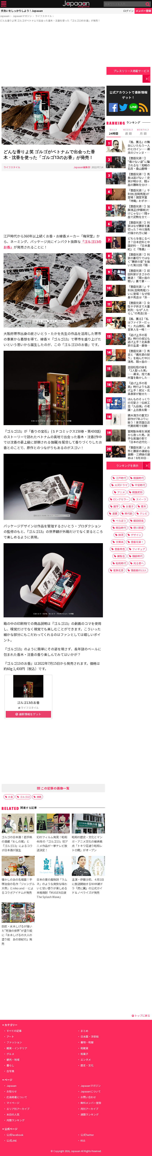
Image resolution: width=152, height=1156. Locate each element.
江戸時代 (121, 478)
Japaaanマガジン (22, 16)
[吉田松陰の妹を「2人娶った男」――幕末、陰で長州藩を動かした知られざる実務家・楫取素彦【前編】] (116, 372)
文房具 (120, 542)
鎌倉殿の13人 (138, 570)
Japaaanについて (91, 1091)
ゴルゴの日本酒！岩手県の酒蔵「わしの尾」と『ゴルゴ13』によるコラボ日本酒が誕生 (17, 843)
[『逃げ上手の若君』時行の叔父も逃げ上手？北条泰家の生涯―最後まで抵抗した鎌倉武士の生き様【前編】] (116, 339)
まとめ (84, 1031)
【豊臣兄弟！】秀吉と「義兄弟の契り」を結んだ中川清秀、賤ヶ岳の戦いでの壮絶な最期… (139, 359)
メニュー (3, 4)
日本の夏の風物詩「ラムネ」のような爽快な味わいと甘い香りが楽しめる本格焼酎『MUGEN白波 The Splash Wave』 (52, 888)
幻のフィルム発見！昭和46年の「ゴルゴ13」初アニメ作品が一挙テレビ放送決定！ (52, 843)
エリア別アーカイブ (18, 1109)
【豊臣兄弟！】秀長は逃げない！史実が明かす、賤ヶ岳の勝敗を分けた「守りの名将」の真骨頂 (139, 183)
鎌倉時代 (137, 556)
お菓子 (130, 506)
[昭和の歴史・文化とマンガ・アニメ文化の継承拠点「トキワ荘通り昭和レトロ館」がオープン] (88, 824)
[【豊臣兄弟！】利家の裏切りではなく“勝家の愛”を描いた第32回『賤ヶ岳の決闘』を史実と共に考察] (116, 259)
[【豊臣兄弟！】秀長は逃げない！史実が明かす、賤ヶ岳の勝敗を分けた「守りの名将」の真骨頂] (116, 179)
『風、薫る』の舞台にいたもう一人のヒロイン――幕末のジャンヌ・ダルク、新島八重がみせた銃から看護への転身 (139, 152)
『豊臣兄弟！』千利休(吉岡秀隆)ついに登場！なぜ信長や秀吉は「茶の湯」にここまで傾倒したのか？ (139, 295)
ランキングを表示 (127, 465)
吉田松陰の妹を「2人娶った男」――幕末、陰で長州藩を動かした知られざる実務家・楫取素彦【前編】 (139, 376)
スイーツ (141, 499)
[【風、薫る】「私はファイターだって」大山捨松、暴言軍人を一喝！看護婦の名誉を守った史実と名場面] (116, 323)
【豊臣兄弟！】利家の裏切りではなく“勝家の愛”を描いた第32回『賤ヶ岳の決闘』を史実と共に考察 (139, 263)
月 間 (143, 132)
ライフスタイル (43, 16)
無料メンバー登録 (91, 1103)
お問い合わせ (88, 1097)
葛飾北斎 (118, 570)
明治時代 (121, 528)
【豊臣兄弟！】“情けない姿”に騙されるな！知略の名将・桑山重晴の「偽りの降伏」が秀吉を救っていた (139, 167)
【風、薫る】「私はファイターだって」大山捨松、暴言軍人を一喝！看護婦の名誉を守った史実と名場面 (139, 327)
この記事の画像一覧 (54, 788)
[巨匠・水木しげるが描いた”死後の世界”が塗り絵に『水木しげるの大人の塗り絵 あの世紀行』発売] (18, 913)
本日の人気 (13, 1114)
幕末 (143, 506)
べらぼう (121, 520)
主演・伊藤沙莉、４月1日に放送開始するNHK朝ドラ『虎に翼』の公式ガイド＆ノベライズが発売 (88, 885)
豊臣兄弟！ (137, 542)
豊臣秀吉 (120, 549)
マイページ (13, 1103)
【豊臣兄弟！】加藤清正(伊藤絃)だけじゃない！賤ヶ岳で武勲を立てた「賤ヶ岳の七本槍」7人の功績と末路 (139, 216)
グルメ (10, 1054)
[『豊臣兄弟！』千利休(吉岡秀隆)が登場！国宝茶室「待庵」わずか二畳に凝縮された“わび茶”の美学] (116, 195)
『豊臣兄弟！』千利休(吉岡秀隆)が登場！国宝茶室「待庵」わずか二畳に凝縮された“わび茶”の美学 (139, 199)
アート (10, 1036)
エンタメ (86, 1059)
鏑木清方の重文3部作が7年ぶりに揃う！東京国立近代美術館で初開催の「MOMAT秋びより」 (139, 424)
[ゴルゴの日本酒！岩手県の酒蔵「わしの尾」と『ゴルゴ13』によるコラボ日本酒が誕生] (18, 824)
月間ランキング (16, 1120)
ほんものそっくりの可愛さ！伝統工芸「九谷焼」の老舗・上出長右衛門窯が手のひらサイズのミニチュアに (139, 408)
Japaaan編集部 (82, 167)
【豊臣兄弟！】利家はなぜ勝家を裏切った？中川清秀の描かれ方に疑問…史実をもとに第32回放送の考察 (139, 231)
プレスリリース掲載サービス (131, 71)
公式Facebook (113, 107)
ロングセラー (121, 499)
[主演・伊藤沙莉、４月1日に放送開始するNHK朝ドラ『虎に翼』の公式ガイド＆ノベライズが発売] (88, 866)
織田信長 (138, 520)
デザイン (136, 535)
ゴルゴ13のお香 (28, 702)
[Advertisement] (53, 55)
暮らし (10, 1065)
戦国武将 (137, 492)
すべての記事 (14, 1031)
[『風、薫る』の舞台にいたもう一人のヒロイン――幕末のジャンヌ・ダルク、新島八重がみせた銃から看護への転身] (116, 146)
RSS (143, 107)
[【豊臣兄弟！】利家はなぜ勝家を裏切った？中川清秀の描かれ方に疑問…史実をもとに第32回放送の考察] (116, 227)
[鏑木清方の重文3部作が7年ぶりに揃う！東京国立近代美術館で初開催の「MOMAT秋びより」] (116, 420)
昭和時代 (121, 563)
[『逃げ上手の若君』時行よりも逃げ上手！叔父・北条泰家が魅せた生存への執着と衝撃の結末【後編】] (116, 388)
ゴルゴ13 (24, 796)
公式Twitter (123, 107)
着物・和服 (87, 1042)
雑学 (116, 506)
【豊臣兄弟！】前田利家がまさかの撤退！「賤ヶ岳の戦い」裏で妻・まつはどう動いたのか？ (139, 279)
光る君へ (138, 563)
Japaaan (76, 4)
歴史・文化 (87, 1065)
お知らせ (12, 1091)
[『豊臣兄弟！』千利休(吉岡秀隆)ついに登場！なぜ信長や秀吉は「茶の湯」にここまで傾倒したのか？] (116, 291)
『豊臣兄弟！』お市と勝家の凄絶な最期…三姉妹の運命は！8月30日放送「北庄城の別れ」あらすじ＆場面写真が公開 (139, 458)
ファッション (14, 1042)
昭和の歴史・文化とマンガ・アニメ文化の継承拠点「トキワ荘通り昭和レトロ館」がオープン (87, 843)
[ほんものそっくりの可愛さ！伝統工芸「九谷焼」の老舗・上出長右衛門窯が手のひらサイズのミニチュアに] (116, 404)
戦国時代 (138, 478)
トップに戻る (142, 1015)
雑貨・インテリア (17, 1048)
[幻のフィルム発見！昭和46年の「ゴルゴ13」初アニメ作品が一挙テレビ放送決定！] (53, 824)
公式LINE (133, 107)
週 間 (128, 132)
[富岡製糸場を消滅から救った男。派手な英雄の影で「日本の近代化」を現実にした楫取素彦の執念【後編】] (116, 436)
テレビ (143, 513)
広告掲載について (17, 1097)
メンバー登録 (143, 11)
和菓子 (84, 1054)
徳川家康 (138, 528)
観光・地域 (13, 1059)
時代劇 (128, 513)
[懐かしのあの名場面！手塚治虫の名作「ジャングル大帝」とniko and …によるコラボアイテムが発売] (18, 866)
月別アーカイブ (89, 1109)
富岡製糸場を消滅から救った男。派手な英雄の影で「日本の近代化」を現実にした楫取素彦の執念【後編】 (139, 441)
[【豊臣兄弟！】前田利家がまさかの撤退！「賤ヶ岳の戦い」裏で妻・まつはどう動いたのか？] (116, 275)
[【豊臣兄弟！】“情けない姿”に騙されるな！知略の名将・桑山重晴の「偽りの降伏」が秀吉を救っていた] (116, 163)
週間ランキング (90, 1114)
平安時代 (140, 485)
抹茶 (121, 535)
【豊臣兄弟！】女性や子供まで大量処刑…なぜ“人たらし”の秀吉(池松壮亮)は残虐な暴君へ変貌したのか (139, 311)
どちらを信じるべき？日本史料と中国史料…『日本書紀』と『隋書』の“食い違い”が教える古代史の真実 (139, 247)
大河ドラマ (121, 485)
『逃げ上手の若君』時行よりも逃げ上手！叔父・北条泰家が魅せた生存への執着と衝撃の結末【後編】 (139, 392)
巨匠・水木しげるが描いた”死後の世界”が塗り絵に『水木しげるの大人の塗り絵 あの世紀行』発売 (17, 935)
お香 (10, 796)
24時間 (113, 132)
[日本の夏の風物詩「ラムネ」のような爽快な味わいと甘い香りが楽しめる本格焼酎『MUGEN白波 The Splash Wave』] (53, 866)
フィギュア (138, 549)
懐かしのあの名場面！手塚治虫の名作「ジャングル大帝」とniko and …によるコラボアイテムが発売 (18, 885)
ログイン (128, 11)
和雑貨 (84, 1048)
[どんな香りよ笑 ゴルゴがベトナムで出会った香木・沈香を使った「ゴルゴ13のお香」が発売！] (53, 116)
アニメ (121, 492)
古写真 (10, 1071)
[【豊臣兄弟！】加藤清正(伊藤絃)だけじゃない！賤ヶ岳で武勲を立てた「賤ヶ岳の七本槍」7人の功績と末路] (116, 211)
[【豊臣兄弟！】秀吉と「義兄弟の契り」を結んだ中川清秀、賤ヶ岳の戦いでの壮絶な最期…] (116, 355)
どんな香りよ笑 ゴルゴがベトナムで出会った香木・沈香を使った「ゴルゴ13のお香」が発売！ (50, 20)
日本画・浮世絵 (90, 1036)
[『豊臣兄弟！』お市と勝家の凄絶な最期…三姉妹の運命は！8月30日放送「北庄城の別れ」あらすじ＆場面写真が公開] (116, 452)
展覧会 (121, 556)
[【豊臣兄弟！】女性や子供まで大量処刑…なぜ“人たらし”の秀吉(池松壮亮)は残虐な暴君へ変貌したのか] (116, 307)
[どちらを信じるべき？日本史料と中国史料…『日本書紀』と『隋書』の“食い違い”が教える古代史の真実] (116, 243)
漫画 (39, 796)
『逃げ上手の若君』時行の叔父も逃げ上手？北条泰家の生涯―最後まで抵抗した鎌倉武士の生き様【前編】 (139, 345)
